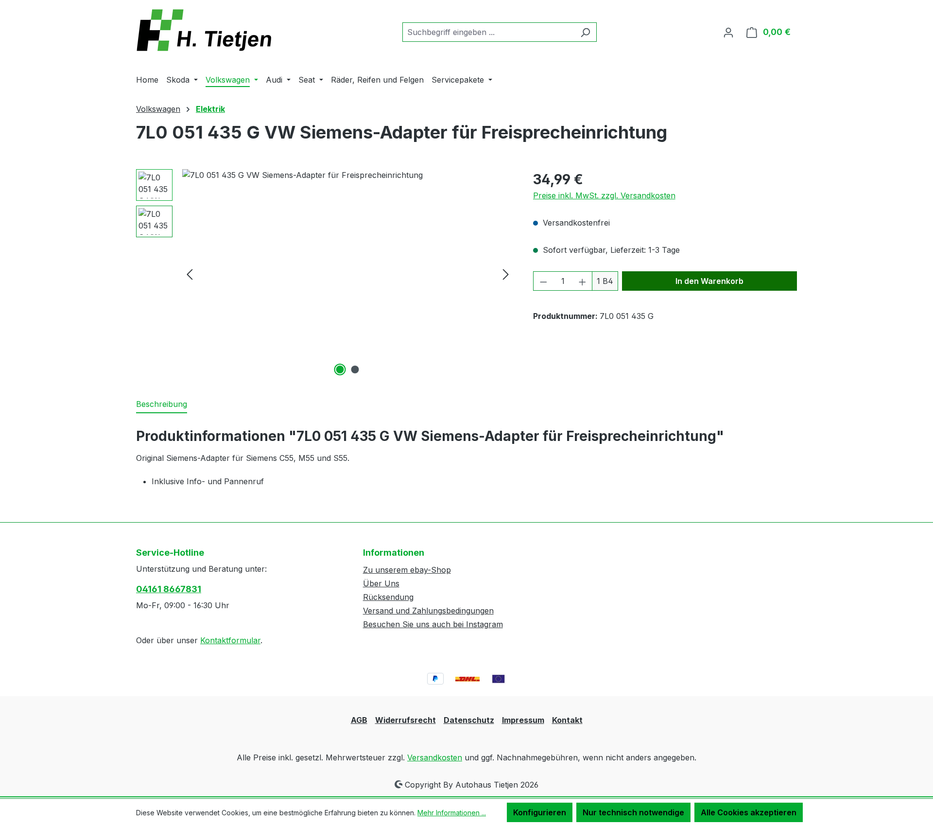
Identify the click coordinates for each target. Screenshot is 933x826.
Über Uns (381, 583)
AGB (359, 720)
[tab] (161, 404)
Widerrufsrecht (405, 720)
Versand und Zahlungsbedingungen (428, 610)
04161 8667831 (168, 589)
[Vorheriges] (189, 274)
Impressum (523, 720)
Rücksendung (388, 597)
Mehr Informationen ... (451, 812)
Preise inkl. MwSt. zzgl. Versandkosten (604, 195)
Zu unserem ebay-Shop (407, 570)
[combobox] (488, 32)
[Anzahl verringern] (543, 281)
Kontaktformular (230, 640)
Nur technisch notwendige (633, 812)
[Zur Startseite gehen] (209, 30)
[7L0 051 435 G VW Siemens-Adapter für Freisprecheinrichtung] (347, 273)
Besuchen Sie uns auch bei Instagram (433, 624)
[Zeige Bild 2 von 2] (355, 369)
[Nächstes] (506, 274)
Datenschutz (469, 720)
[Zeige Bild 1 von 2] (340, 369)
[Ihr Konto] (728, 32)
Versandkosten (434, 757)
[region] (324, 273)
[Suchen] (585, 32)
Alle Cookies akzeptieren (748, 812)
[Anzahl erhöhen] (582, 281)
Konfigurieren (539, 812)
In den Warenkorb (709, 281)
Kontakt (567, 720)
